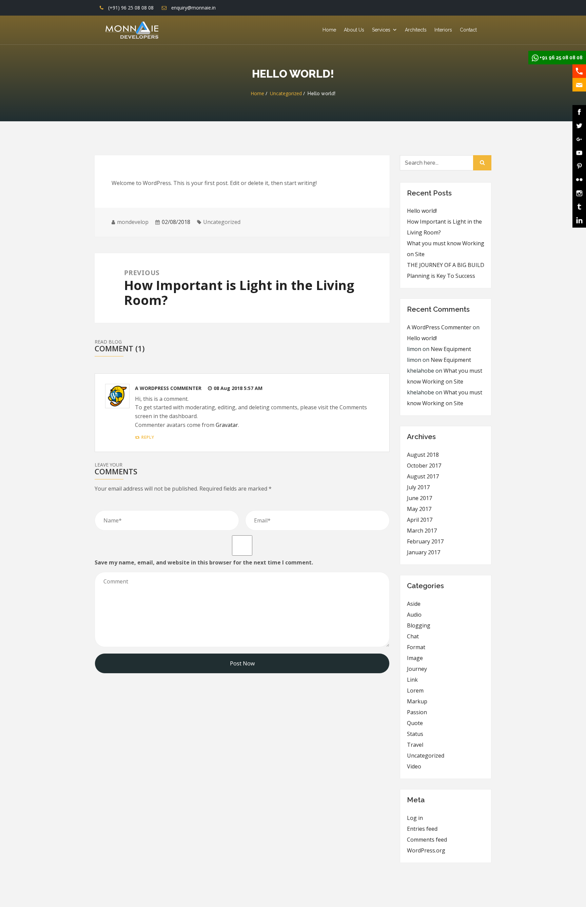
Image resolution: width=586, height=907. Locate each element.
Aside (414, 603)
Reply (147, 437)
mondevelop (133, 222)
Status (415, 734)
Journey (417, 669)
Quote (415, 723)
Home (329, 30)
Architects (416, 30)
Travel (415, 744)
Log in (415, 818)
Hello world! (422, 210)
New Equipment (451, 349)
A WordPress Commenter (168, 388)
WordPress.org (426, 850)
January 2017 (423, 552)
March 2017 (422, 530)
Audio (414, 614)
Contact (468, 30)
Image (415, 658)
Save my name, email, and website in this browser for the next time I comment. (204, 562)
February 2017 (425, 541)
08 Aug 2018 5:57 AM (238, 388)
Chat (413, 636)
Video (414, 766)
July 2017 (418, 487)
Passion (417, 712)
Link (412, 679)
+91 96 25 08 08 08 (561, 57)
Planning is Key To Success (441, 276)
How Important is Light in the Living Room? (444, 227)
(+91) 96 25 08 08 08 (131, 7)
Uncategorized (286, 93)
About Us (354, 30)
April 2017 (419, 519)
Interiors (443, 30)
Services (381, 30)
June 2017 (419, 498)
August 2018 (423, 454)
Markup (417, 701)
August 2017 (423, 476)
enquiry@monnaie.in (193, 7)
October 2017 (424, 465)
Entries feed (422, 828)
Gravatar (227, 425)
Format (416, 647)
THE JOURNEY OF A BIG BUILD (445, 265)
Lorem (415, 690)
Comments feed (427, 839)
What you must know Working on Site (445, 249)
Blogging (418, 625)
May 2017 (419, 509)
